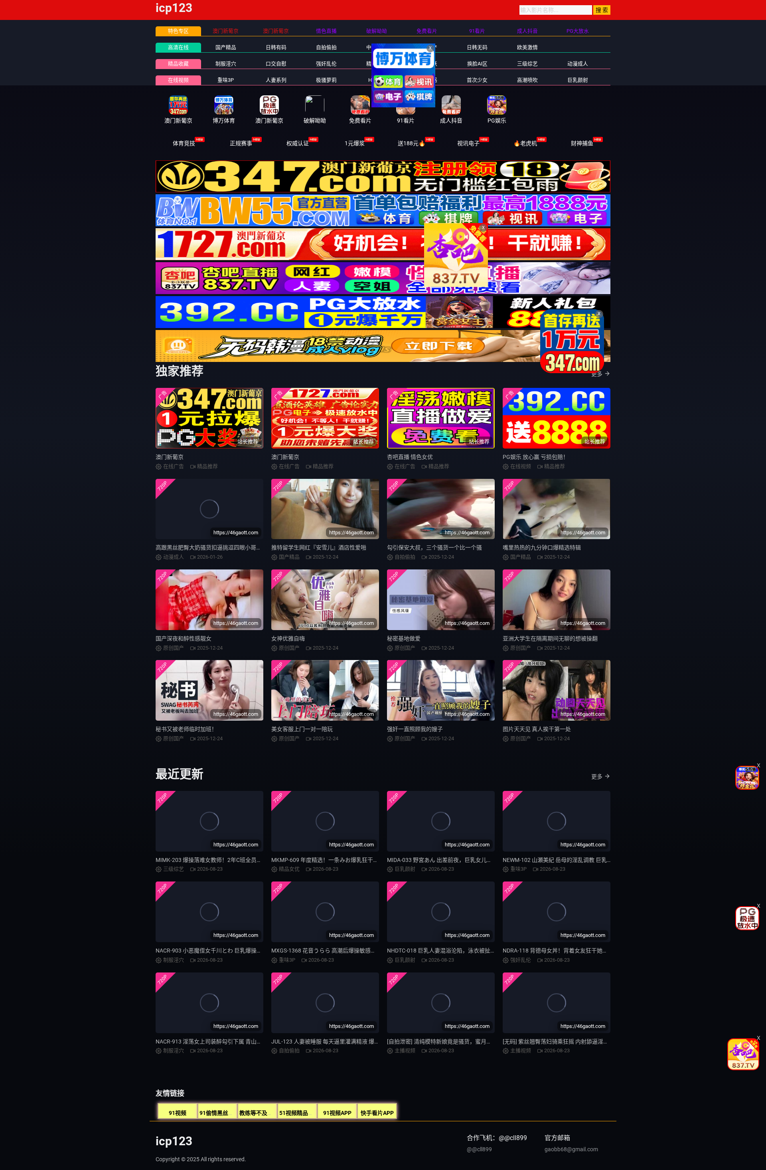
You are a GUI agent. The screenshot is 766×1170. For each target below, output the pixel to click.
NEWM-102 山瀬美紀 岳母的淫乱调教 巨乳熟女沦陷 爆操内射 (578, 860)
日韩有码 (276, 47)
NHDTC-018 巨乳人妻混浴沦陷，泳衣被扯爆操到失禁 (452, 950)
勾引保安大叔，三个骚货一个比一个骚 (434, 547)
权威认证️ (297, 143)
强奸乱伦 (326, 64)
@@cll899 (479, 1149)
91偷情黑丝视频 (219, 1113)
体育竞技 (184, 143)
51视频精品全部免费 (304, 1113)
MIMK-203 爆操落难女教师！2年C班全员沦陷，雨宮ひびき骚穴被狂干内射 (248, 860)
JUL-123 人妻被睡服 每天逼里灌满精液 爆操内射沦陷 (336, 1041)
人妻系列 (276, 80)
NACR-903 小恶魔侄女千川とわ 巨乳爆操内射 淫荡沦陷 (223, 950)
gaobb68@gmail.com (571, 1149)
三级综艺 (527, 64)
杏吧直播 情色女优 (410, 457)
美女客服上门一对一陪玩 (302, 729)
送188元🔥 (411, 143)
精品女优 (376, 64)
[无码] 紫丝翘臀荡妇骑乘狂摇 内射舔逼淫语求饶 (561, 1041)
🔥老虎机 (525, 143)
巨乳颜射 (577, 80)
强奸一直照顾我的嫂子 (415, 729)
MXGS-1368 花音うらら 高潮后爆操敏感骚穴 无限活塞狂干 (344, 950)
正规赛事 (241, 143)
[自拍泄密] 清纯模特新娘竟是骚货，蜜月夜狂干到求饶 (453, 1041)
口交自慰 (276, 64)
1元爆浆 (355, 143)
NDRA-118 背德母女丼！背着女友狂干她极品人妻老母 (569, 950)
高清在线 (178, 47)
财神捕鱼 (582, 143)
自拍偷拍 (326, 47)
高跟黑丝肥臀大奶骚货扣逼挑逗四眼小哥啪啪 (211, 547)
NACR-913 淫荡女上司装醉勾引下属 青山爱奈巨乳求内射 (226, 1041)
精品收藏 (178, 64)
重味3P (225, 80)
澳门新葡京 (170, 457)
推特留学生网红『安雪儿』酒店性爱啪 (318, 547)
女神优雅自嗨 (288, 638)
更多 (596, 374)
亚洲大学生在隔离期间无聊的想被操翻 (550, 638)
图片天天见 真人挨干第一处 (537, 729)
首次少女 (477, 80)
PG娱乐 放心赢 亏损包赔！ (536, 457)
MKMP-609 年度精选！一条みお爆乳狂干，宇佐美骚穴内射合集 (350, 860)
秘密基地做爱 (404, 638)
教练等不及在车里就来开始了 (275, 1113)
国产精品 (225, 47)
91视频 (177, 1113)
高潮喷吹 (527, 80)
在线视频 (178, 80)
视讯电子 (468, 143)
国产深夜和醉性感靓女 (183, 638)
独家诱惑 (427, 80)
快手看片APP (377, 1113)
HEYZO (376, 80)
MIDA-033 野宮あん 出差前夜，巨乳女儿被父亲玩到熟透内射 (462, 860)
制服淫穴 (225, 64)
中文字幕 (376, 47)
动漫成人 (577, 64)
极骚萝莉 (326, 80)
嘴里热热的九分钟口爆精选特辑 (542, 547)
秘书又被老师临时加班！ (186, 729)
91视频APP (337, 1113)
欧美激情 (527, 47)
